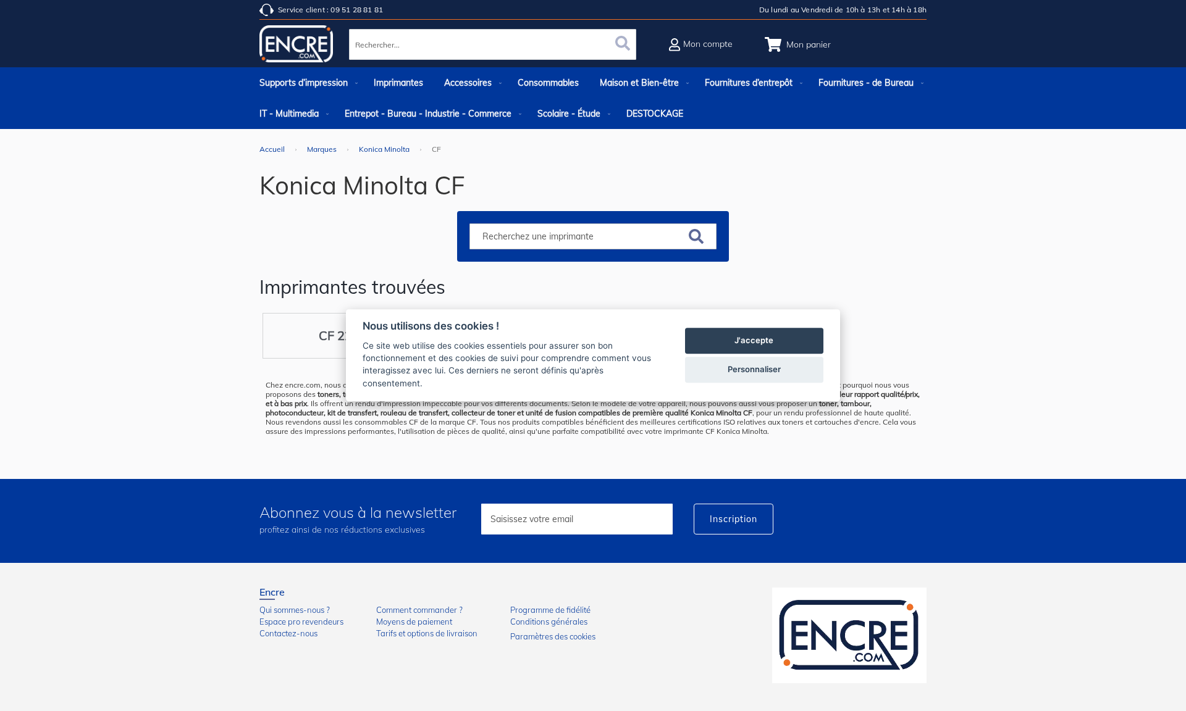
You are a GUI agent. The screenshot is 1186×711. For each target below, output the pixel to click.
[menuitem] (306, 82)
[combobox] (492, 44)
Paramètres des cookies (552, 636)
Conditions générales (548, 621)
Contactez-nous (288, 633)
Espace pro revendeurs (301, 621)
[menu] (593, 98)
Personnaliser (754, 370)
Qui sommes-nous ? (294, 610)
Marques (323, 149)
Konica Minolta (385, 149)
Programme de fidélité (550, 610)
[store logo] (296, 46)
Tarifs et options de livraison (426, 633)
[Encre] (849, 635)
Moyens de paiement (414, 621)
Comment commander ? (419, 610)
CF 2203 (343, 335)
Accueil (273, 149)
